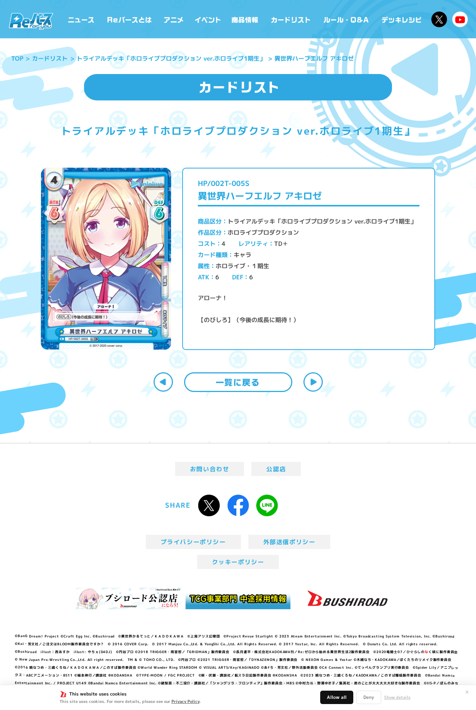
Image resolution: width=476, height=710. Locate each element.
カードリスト (291, 19)
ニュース (81, 19)
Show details (397, 697)
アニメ (174, 19)
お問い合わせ (209, 469)
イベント (208, 19)
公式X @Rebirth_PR (439, 19)
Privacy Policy (185, 701)
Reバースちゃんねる (460, 19)
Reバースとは (129, 19)
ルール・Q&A (347, 19)
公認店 (276, 469)
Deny (368, 697)
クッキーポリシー (238, 562)
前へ (163, 382)
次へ (313, 382)
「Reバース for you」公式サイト (31, 21)
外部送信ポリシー (289, 542)
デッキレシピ (402, 19)
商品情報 (245, 19)
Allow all (337, 697)
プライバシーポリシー (193, 542)
